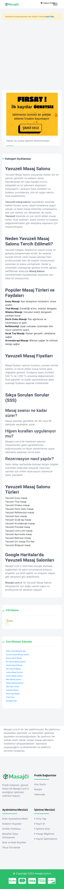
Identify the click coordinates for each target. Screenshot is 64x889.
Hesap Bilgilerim (44, 833)
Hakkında (39, 794)
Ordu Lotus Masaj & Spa (16, 651)
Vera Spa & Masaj (13, 669)
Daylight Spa (11, 701)
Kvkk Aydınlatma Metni (15, 818)
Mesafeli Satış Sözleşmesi (10, 835)
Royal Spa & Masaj (14, 658)
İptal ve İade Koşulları (14, 842)
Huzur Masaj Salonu (14, 676)
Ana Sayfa (40, 784)
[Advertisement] (32, 54)
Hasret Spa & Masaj (14, 665)
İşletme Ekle (42, 828)
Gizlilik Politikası (11, 828)
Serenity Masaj (12, 690)
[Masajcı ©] (14, 4)
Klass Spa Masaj (13, 693)
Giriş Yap (40, 818)
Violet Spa (10, 697)
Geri (7, 621)
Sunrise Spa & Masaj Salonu (17, 654)
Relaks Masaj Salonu (14, 683)
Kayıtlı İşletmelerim (46, 838)
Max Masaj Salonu (13, 679)
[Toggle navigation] (55, 4)
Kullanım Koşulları (12, 823)
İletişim (38, 789)
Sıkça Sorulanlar (11, 847)
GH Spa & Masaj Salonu (16, 661)
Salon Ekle (49, 2)
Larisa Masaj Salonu (14, 672)
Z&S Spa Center (12, 686)
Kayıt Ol (40, 823)
